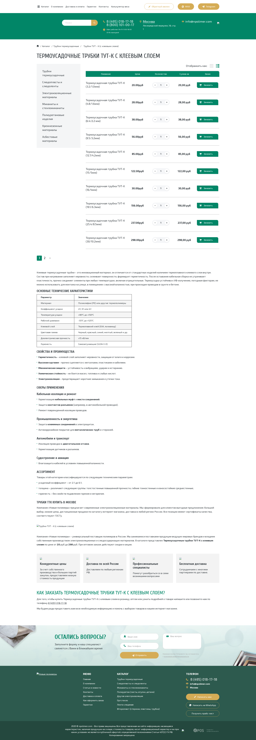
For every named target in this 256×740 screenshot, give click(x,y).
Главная (87, 679)
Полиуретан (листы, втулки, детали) (135, 692)
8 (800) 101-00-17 (120, 25)
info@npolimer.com (198, 21)
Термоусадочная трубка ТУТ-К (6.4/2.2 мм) (105, 119)
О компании (57, 6)
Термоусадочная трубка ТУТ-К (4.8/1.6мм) (105, 101)
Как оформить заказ (93, 700)
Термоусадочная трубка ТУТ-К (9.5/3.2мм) (105, 136)
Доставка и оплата (74, 6)
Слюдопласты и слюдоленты (131, 683)
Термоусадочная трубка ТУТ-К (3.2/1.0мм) (105, 84)
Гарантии (91, 6)
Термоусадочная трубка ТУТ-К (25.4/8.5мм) (105, 222)
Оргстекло (122, 700)
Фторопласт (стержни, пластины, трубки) (138, 709)
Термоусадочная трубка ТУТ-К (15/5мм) (105, 170)
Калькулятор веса (120, 6)
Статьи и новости (92, 687)
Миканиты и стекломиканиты (132, 687)
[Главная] (38, 46)
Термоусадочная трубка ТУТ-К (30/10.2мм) (105, 239)
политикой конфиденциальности (176, 656)
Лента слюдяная (125, 704)
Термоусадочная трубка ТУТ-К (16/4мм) (105, 187)
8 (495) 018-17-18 (120, 21)
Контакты (104, 6)
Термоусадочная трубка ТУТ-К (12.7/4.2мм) (105, 153)
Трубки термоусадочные (130, 679)
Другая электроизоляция (130, 696)
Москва (149, 21)
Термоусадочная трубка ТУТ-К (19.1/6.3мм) (105, 205)
